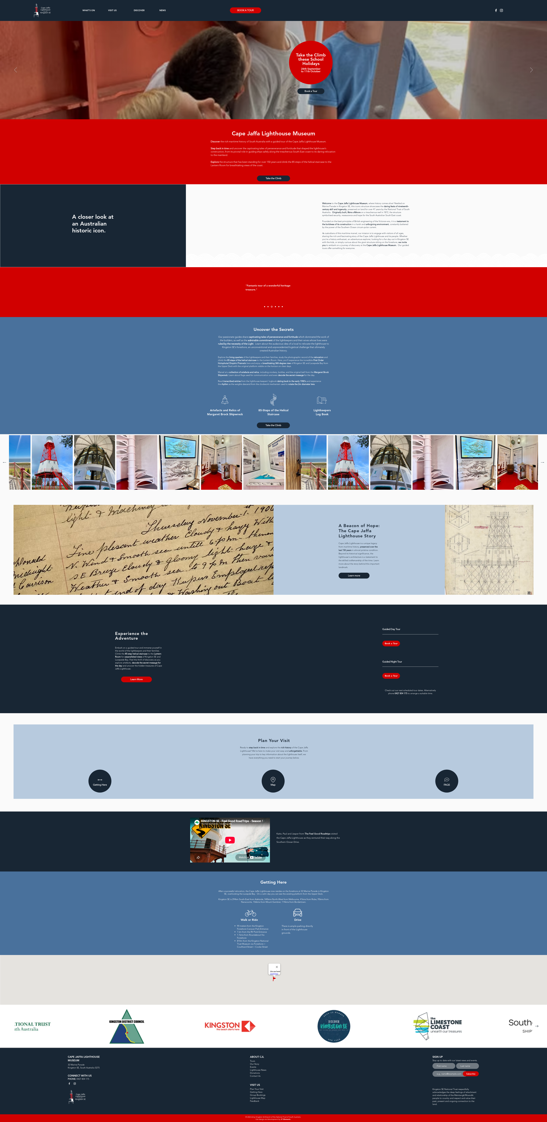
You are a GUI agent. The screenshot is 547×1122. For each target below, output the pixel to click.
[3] (274, 306)
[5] (282, 306)
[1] (268, 306)
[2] (271, 306)
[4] (278, 307)
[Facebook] (496, 10)
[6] (264, 306)
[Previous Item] (4, 462)
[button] (93, 10)
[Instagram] (501, 10)
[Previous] (15, 70)
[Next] (531, 70)
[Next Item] (542, 462)
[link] (410, 629)
